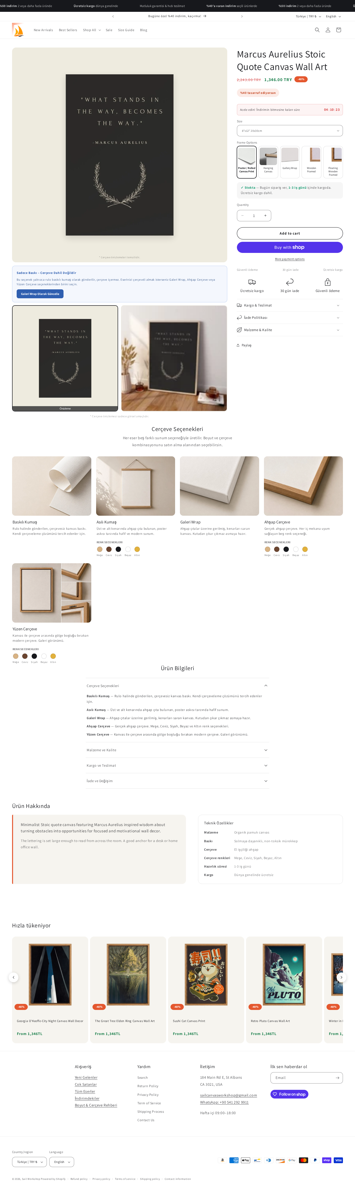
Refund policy (79, 1179)
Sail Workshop (31, 1179)
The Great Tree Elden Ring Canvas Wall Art (125, 1021)
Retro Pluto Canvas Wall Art (270, 1021)
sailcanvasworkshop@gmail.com (228, 1095)
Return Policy (147, 1086)
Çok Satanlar (86, 1084)
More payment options (290, 259)
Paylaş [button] (247, 345)
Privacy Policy (147, 1094)
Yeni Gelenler (86, 1077)
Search (142, 1077)
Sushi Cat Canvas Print (189, 1021)
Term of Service (149, 1103)
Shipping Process (150, 1111)
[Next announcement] (242, 16)
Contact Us (146, 1120)
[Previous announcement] (113, 16)
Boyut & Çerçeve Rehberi (96, 1105)
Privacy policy (101, 1179)
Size (239, 121)
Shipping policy (150, 1179)
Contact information (178, 1179)
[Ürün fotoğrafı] (174, 358)
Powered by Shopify (53, 1179)
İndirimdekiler (87, 1098)
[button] (91, 30)
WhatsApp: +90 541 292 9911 (224, 1102)
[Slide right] (341, 977)
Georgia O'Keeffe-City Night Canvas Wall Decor (50, 1021)
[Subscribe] (337, 1078)
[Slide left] (13, 977)
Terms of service (125, 1179)
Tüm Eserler (85, 1091)
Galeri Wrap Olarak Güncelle (40, 294)
